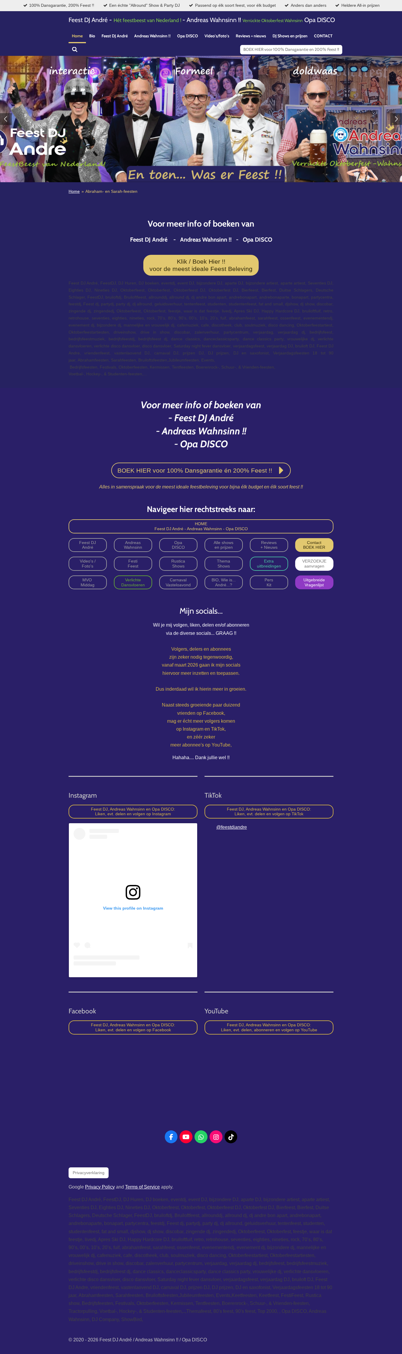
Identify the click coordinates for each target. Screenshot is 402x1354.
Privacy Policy (100, 1186)
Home (74, 191)
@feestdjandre (231, 827)
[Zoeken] (75, 49)
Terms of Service (142, 1186)
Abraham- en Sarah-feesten (111, 191)
